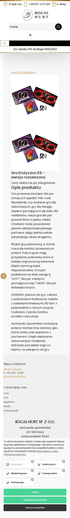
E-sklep (61, 4)
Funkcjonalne (49, 473)
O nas (5, 393)
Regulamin (8, 402)
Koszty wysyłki (10, 410)
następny (29, 72)
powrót (16, 72)
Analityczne (48, 464)
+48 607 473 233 (39, 4)
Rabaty (6, 406)
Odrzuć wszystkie (35, 507)
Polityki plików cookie (47, 451)
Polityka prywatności (15, 454)
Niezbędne (17, 464)
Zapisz (35, 492)
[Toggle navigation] (4, 43)
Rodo (5, 397)
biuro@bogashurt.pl (13, 376)
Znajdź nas (15, 4)
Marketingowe (19, 473)
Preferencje (17, 482)
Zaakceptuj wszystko (35, 499)
